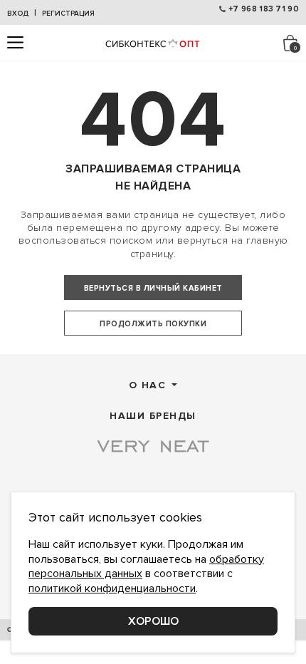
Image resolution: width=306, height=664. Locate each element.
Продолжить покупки (153, 323)
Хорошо (153, 621)
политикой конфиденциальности (112, 588)
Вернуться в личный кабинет (153, 288)
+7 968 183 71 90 (263, 9)
